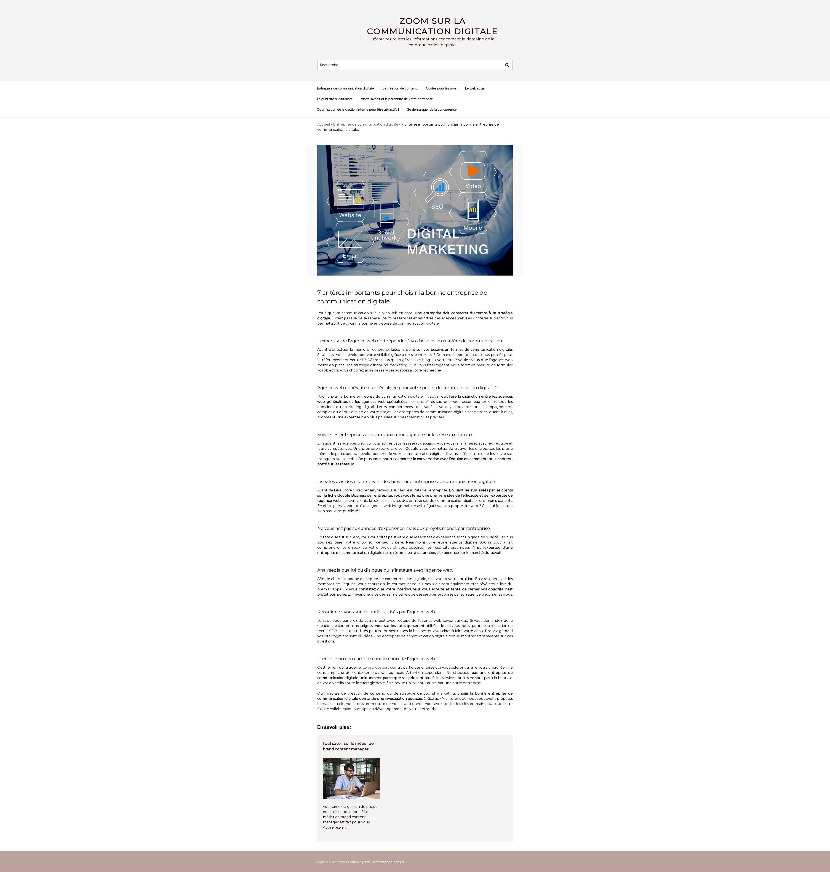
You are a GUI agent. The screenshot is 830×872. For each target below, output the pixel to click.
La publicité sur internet (335, 99)
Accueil (323, 124)
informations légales (388, 862)
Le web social (475, 88)
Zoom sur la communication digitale (432, 26)
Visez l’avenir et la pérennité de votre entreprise (397, 99)
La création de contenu (400, 88)
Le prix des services (379, 667)
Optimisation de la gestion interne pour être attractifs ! (358, 110)
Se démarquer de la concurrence (432, 110)
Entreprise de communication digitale (345, 88)
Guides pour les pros (441, 88)
